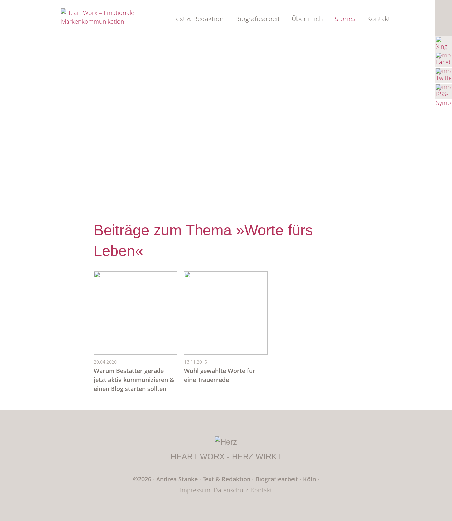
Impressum (195, 490)
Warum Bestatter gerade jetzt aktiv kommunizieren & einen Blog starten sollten (134, 379)
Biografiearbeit (257, 18)
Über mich (307, 18)
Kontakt (378, 18)
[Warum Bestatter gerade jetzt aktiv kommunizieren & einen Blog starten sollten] (135, 352)
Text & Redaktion (198, 18)
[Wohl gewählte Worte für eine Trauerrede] (226, 352)
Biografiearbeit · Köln (286, 479)
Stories (345, 18)
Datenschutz (231, 490)
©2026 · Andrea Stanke (165, 479)
